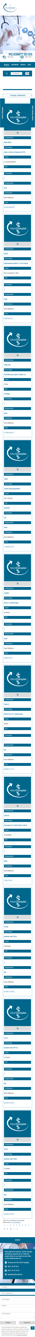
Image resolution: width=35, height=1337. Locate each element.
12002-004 (7, 365)
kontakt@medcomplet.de (15, 1274)
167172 (6, 1149)
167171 (6, 1038)
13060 (6, 479)
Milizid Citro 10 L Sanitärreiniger (13, 714)
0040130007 (7, 142)
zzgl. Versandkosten (16, 1222)
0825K (6, 254)
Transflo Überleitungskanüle (12, 489)
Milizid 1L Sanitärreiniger (11, 603)
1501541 (6, 815)
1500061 (6, 593)
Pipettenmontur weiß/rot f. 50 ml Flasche (16, 263)
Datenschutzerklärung (22, 1335)
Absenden (8, 1322)
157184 (6, 927)
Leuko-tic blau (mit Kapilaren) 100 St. (15, 152)
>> (17, 1229)
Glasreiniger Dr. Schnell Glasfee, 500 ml (15, 825)
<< (4, 1225)
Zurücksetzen (27, 1322)
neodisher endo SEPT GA (11, 1048)
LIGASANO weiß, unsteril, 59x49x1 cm (15, 374)
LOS (27, 73)
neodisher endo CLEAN (10, 936)
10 (10, 1229)
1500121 (6, 704)
